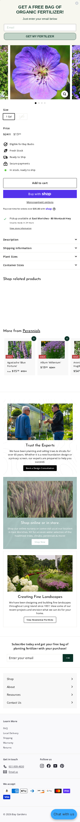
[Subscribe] (68, 658)
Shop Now (40, 542)
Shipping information (17, 248)
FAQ (5, 728)
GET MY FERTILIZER (40, 36)
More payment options (40, 202)
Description (11, 239)
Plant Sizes (10, 256)
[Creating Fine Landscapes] (40, 573)
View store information (20, 228)
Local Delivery (11, 733)
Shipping (8, 738)
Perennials (31, 331)
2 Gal (22, 116)
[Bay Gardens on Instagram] (42, 766)
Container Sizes (13, 265)
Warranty (8, 742)
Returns (7, 747)
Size (5, 110)
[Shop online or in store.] (40, 499)
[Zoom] (64, 94)
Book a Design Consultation (40, 468)
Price (6, 128)
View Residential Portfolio (40, 619)
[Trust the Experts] (40, 422)
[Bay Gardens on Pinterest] (62, 766)
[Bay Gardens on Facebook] (49, 766)
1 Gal (9, 116)
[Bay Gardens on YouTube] (55, 766)
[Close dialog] (77, 3)
